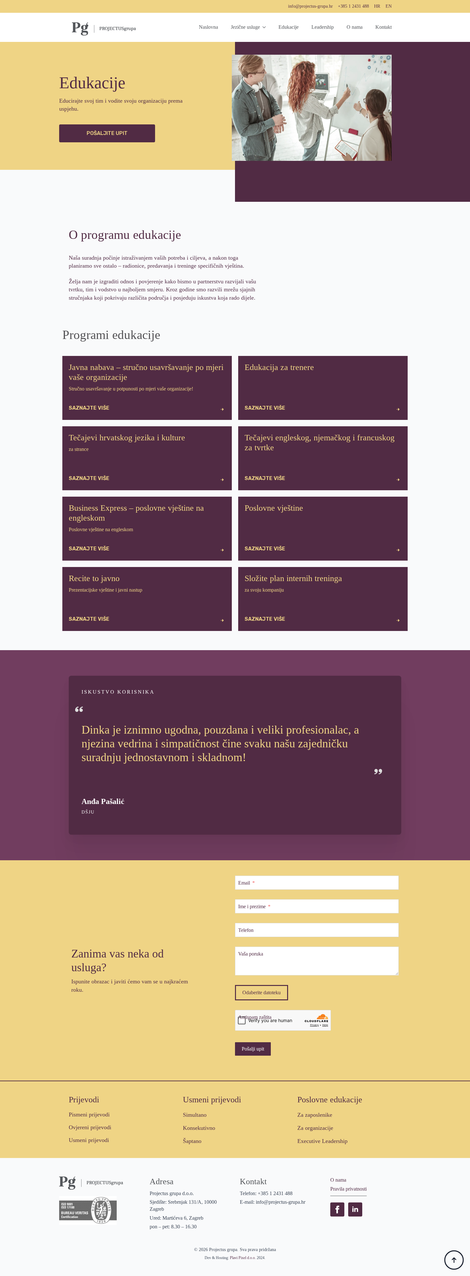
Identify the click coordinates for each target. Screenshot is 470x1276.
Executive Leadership (322, 1141)
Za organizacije (315, 1128)
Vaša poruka (250, 954)
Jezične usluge (245, 27)
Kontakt (383, 27)
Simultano (195, 1115)
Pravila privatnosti (348, 1189)
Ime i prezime (252, 906)
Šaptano (192, 1141)
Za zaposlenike (314, 1115)
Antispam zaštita (254, 1017)
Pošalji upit (253, 1049)
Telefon (246, 930)
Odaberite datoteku (261, 992)
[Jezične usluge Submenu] (266, 27)
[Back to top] (454, 1260)
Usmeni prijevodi (89, 1140)
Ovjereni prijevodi (90, 1127)
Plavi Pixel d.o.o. (243, 1258)
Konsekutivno (199, 1128)
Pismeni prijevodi (89, 1114)
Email (244, 883)
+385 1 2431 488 (353, 6)
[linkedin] (355, 1209)
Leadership (322, 27)
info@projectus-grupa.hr (310, 6)
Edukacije (288, 27)
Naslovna (208, 27)
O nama (355, 27)
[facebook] (337, 1209)
